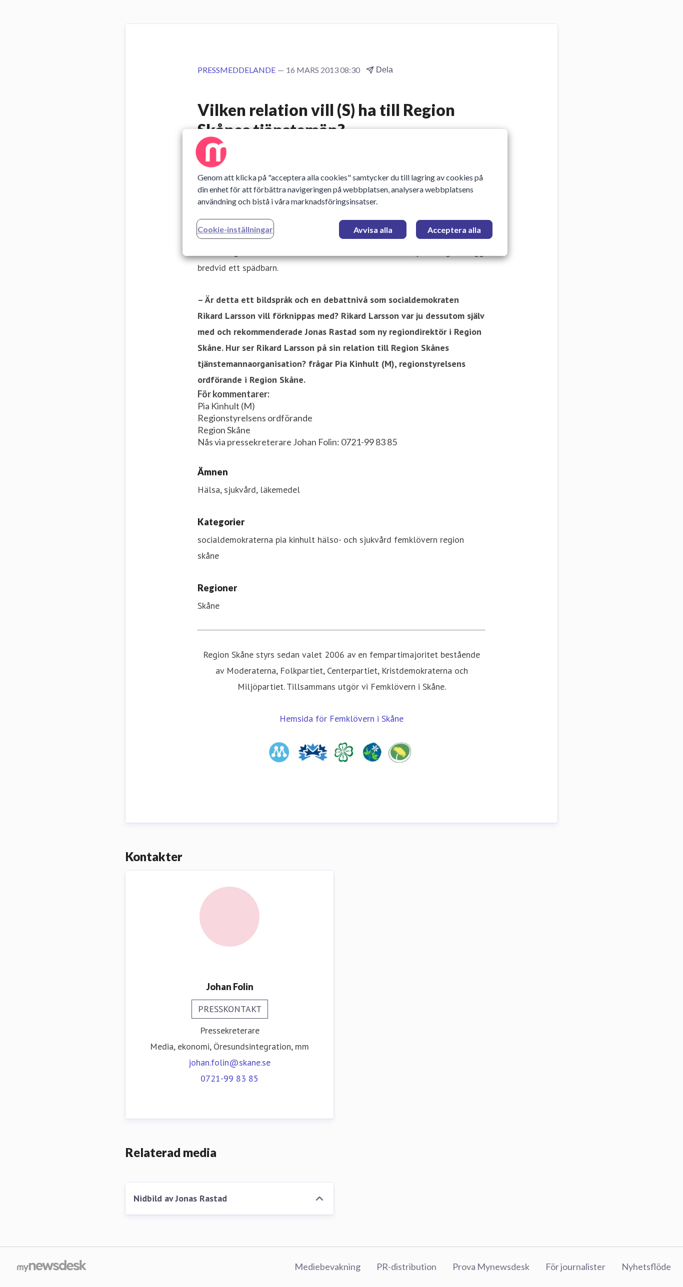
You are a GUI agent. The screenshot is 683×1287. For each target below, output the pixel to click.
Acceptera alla (454, 229)
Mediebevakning (327, 1266)
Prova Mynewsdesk (491, 1266)
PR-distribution (406, 1266)
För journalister (576, 1266)
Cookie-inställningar (235, 229)
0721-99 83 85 (229, 1078)
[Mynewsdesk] (52, 1267)
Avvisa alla (373, 229)
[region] (345, 192)
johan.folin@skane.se (229, 1062)
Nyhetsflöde (646, 1266)
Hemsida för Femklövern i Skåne (342, 718)
